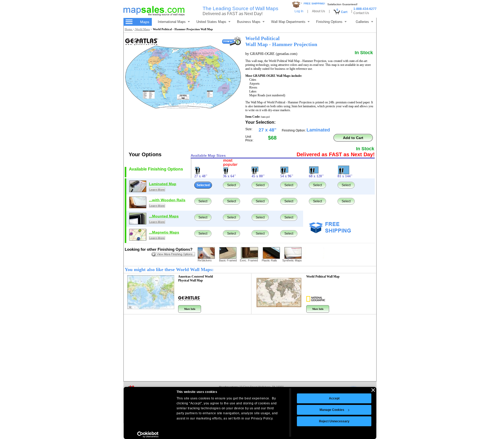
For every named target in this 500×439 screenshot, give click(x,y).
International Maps (172, 22)
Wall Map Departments (288, 22)
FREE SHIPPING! (314, 3)
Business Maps (248, 22)
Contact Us (361, 13)
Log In (299, 11)
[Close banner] (373, 390)
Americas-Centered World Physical (195, 278)
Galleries (362, 22)
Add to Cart (353, 138)
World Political (323, 276)
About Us (318, 11)
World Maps (142, 29)
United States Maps (211, 22)
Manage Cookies (332, 410)
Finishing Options (329, 22)
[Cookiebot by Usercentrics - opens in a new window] (148, 434)
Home (129, 29)
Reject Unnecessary (334, 421)
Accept (334, 398)
